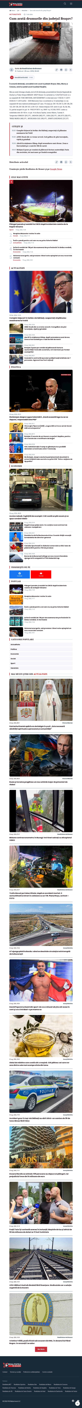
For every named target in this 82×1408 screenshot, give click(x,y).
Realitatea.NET (7, 1384)
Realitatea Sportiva (19, 1384)
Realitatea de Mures (45, 1384)
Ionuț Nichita (68, 948)
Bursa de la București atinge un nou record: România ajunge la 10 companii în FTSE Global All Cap (45, 557)
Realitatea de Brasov (32, 68)
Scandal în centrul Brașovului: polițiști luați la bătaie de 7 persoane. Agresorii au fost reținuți (47, 359)
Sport (11, 230)
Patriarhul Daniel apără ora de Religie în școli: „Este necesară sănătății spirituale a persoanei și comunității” (37, 727)
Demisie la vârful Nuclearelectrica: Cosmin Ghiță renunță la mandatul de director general (47, 536)
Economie (16, 252)
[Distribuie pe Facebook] (61, 70)
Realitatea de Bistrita (24, 1388)
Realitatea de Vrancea (9, 1388)
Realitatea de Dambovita (55, 1391)
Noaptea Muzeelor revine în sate (26, 233)
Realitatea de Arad (39, 1391)
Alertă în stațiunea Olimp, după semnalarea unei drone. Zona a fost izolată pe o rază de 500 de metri (42, 144)
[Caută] (65, 4)
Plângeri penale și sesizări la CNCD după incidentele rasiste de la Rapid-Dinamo (45, 587)
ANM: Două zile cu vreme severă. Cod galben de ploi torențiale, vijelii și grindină (42, 138)
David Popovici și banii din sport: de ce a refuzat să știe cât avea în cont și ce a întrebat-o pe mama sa (39, 1008)
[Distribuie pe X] (71, 70)
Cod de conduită (47, 1372)
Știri (18, 10)
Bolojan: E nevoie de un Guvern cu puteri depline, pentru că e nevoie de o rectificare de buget (47, 437)
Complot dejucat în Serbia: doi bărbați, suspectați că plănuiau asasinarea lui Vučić (42, 131)
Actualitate (24, 10)
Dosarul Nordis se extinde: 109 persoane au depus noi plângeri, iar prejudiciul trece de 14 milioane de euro (39, 1175)
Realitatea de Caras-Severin (23, 1391)
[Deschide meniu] (71, 4)
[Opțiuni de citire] (77, 1403)
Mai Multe (41, 1349)
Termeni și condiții (15, 1372)
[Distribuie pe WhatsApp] (66, 70)
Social (15, 236)
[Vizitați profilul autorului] (11, 70)
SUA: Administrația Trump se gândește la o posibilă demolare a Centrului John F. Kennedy (45, 448)
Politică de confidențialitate (31, 1372)
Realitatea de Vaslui (71, 1391)
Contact (5, 1372)
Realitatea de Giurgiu (69, 1388)
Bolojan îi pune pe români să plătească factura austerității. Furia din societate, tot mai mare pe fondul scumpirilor (43, 151)
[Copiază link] (57, 70)
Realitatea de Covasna (60, 1384)
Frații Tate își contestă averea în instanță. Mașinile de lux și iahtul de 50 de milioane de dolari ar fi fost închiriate (40, 1230)
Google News (56, 169)
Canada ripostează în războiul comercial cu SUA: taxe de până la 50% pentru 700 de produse (47, 547)
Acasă (13, 10)
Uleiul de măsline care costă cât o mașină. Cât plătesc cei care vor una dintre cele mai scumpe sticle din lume (39, 1063)
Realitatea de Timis (55, 1388)
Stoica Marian (67, 723)
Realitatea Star (32, 1384)
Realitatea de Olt (7, 1391)
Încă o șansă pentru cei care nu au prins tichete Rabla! (35, 240)
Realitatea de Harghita (40, 1388)
